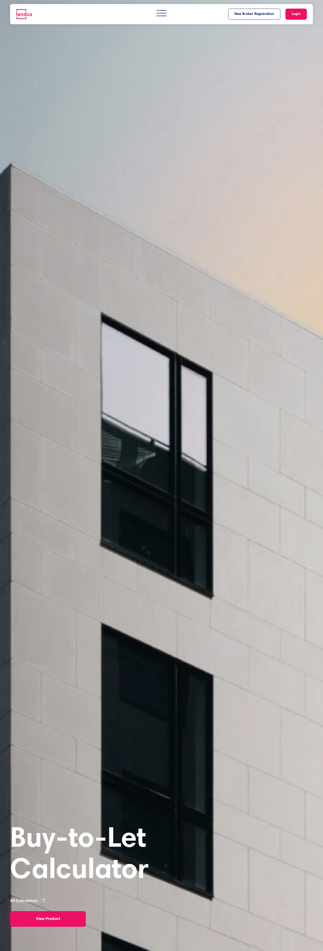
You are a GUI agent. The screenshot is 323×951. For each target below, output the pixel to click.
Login (296, 14)
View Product (48, 919)
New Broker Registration (254, 14)
